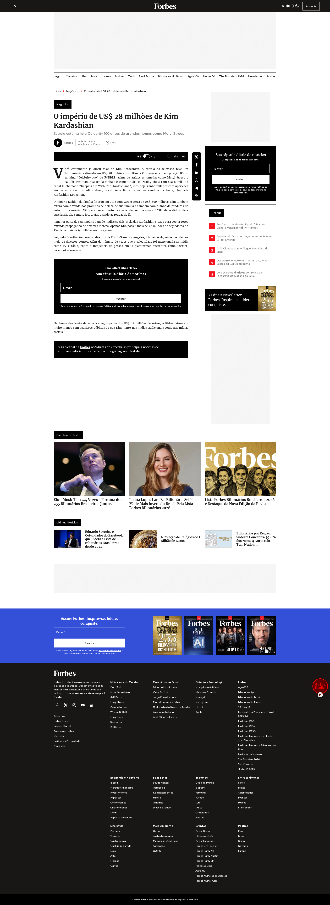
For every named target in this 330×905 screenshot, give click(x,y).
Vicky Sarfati (160, 692)
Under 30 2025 (246, 769)
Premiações (245, 807)
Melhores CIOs (246, 726)
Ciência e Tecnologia (209, 682)
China (241, 840)
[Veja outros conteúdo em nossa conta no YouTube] (82, 705)
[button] (161, 156)
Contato (59, 736)
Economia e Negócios (124, 777)
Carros (114, 865)
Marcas (114, 860)
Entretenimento (249, 777)
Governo (243, 845)
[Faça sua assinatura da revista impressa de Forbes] (167, 635)
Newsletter (255, 76)
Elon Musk (116, 687)
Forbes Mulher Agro (206, 880)
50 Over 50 (244, 707)
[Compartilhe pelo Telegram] (196, 188)
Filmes (241, 787)
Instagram (201, 702)
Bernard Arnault (119, 707)
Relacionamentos (163, 792)
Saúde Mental (161, 782)
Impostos (116, 797)
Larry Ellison (117, 702)
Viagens (115, 835)
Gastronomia (118, 840)
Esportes (201, 777)
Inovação (200, 697)
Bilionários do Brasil (170, 76)
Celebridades (245, 792)
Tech (131, 76)
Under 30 (209, 76)
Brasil (241, 835)
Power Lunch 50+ (205, 840)
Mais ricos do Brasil (166, 682)
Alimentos (159, 845)
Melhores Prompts (206, 692)
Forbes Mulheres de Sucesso (211, 875)
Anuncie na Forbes (64, 731)
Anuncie (311, 6)
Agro (58, 76)
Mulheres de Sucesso (250, 754)
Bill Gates (115, 727)
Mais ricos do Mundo (124, 682)
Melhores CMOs (247, 731)
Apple (198, 712)
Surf (197, 802)
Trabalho (158, 802)
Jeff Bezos (116, 697)
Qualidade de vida (120, 845)
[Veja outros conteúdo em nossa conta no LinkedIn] (91, 705)
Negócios (72, 91)
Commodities (118, 802)
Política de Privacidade (115, 306)
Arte (113, 855)
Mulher (119, 76)
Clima (156, 831)
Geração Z (159, 787)
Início (57, 91)
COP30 (157, 850)
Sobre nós (59, 716)
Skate (198, 807)
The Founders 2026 (231, 76)
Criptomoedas (118, 807)
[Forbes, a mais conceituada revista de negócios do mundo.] (80, 673)
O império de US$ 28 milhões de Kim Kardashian (115, 91)
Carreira (71, 76)
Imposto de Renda (121, 817)
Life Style (116, 826)
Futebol (199, 797)
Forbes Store (61, 721)
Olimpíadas (202, 812)
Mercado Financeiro (121, 787)
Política (243, 826)
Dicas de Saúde (162, 807)
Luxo (113, 850)
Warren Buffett (118, 712)
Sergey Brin (116, 722)
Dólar (113, 812)
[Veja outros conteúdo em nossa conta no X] (65, 705)
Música (242, 802)
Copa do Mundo (204, 782)
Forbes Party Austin (206, 855)
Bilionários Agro (247, 692)
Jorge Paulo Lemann (165, 697)
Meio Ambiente (163, 826)
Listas (93, 76)
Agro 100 (193, 76)
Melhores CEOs (247, 721)
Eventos (243, 797)
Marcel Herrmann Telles (166, 702)
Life (83, 76)
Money (106, 76)
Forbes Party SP (204, 860)
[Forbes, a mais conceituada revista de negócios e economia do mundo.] (165, 6)
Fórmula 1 (200, 792)
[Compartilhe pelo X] (196, 157)
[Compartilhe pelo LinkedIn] (196, 172)
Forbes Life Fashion (206, 845)
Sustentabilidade (163, 835)
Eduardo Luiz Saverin (165, 687)
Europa (242, 850)
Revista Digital (62, 726)
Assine (270, 76)
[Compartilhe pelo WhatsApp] (196, 180)
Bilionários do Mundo (250, 702)
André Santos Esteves (165, 717)
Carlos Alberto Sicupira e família (171, 707)
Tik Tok (199, 707)
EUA (240, 831)
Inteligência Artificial (207, 687)
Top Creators (246, 764)
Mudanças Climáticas (165, 840)
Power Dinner (203, 831)
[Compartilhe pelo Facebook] (196, 164)
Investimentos (118, 792)
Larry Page (116, 717)
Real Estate (146, 76)
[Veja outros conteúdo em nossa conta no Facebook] (57, 705)
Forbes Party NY (204, 850)
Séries (241, 782)
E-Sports (200, 787)
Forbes (85, 347)
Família (157, 797)
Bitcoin (114, 782)
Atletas (199, 817)
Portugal (115, 831)
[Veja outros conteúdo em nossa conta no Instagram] (74, 705)
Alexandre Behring (163, 712)
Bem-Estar (160, 777)
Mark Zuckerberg (120, 692)
